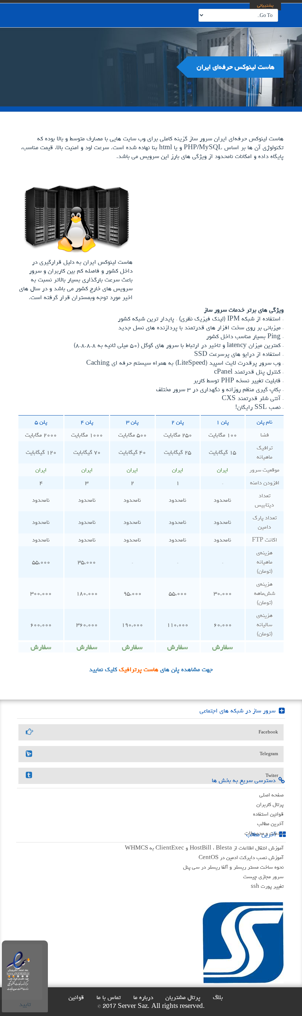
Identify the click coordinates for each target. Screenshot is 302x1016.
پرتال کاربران (270, 804)
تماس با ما (108, 997)
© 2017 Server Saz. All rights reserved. (151, 1006)
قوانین (76, 997)
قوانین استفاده (268, 814)
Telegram (269, 754)
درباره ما (143, 997)
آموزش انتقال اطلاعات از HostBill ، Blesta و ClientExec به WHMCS (204, 848)
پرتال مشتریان (182, 997)
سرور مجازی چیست (263, 877)
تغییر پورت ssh (267, 886)
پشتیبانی (265, 5)
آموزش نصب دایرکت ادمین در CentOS (241, 857)
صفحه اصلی (271, 795)
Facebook (268, 732)
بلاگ (218, 997)
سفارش (222, 647)
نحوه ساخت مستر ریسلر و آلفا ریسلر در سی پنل (233, 867)
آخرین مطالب (270, 823)
